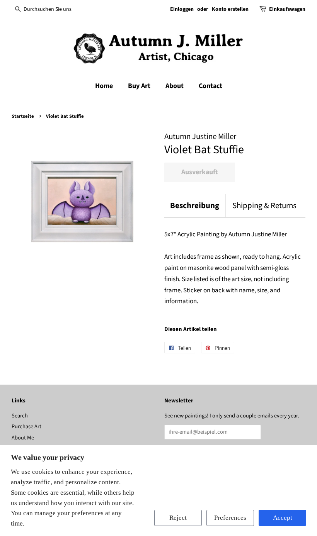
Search (20, 416)
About (174, 86)
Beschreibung (194, 205)
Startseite (23, 116)
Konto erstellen (230, 9)
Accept (282, 517)
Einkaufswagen (287, 9)
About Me (23, 438)
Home (104, 86)
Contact (210, 86)
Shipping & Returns (264, 205)
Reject (178, 517)
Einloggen (182, 9)
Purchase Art (26, 426)
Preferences (230, 517)
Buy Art (139, 86)
